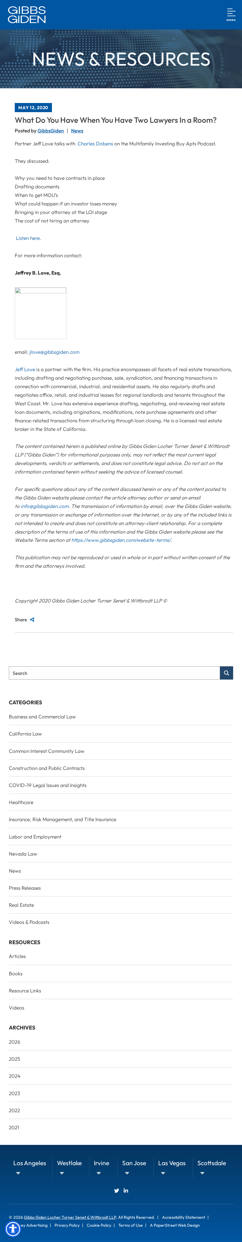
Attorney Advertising (28, 1225)
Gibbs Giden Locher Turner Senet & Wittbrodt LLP (70, 1217)
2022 (14, 1110)
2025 (14, 1059)
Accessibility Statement (183, 1217)
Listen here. (28, 238)
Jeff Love (25, 369)
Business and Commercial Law (42, 716)
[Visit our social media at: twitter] (116, 1191)
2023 (14, 1093)
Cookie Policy (99, 1225)
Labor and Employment (35, 836)
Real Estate (21, 905)
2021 (14, 1127)
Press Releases (25, 888)
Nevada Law (23, 854)
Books (15, 973)
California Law (25, 733)
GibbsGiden (50, 130)
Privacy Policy (67, 1225)
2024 (14, 1076)
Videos (16, 1007)
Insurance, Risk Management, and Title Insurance (62, 819)
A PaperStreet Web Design (175, 1225)
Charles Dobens (95, 143)
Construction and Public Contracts (47, 768)
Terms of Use (130, 1225)
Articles (17, 956)
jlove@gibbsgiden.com (53, 352)
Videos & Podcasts (29, 922)
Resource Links (25, 990)
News (77, 130)
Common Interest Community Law (46, 751)
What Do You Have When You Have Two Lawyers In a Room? (116, 120)
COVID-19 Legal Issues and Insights (47, 785)
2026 (14, 1042)
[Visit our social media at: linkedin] (126, 1191)
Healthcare (21, 802)
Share (21, 619)
